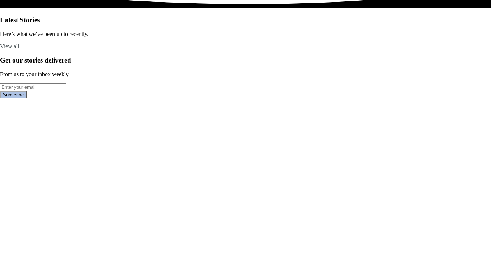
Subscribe (13, 94)
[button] (9, 46)
